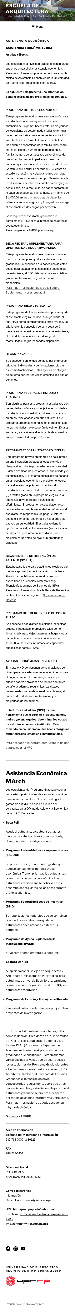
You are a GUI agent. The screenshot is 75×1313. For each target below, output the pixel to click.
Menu (39, 26)
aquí (52, 230)
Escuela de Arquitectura (27, 8)
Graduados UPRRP (18, 1116)
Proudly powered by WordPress (25, 1304)
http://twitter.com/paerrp (32, 1223)
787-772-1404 (14, 1153)
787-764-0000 (15, 1139)
